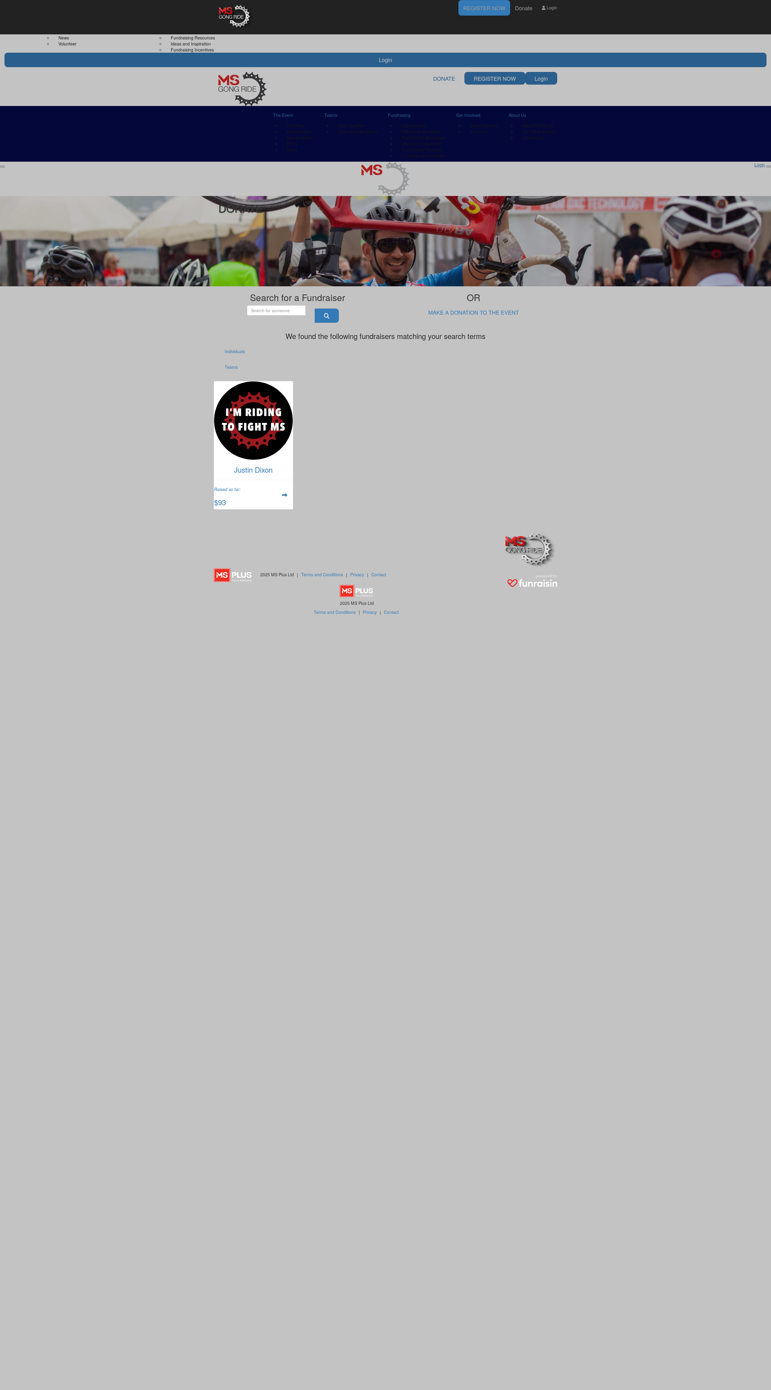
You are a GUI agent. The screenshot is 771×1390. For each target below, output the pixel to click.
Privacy (357, 575)
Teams (231, 367)
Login (551, 8)
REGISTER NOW (484, 8)
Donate (523, 8)
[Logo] (236, 17)
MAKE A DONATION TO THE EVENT (473, 312)
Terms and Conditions (322, 575)
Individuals (235, 351)
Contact (378, 575)
